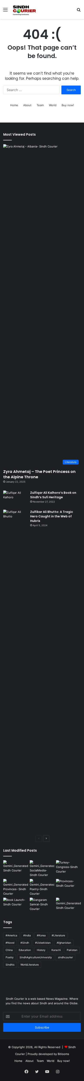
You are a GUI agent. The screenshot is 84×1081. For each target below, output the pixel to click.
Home (14, 105)
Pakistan (72, 950)
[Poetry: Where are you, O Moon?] (15, 867)
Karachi (56, 950)
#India (27, 935)
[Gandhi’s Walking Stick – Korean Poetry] (42, 887)
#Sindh (24, 942)
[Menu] (5, 11)
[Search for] (78, 11)
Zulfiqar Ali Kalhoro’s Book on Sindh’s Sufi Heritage (53, 495)
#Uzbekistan (43, 942)
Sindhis (10, 964)
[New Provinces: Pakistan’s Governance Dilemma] (68, 886)
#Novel (10, 942)
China (9, 950)
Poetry (10, 957)
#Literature (58, 935)
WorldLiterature (29, 964)
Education (25, 950)
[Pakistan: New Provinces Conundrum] (15, 887)
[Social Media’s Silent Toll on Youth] (42, 868)
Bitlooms (63, 1054)
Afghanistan (64, 942)
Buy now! (68, 105)
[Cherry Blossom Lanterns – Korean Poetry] (68, 905)
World (52, 105)
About (27, 105)
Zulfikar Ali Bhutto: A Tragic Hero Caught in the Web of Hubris (51, 516)
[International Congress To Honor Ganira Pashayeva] (68, 867)
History (41, 950)
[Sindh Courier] (24, 9)
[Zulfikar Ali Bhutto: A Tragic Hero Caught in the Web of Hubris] (15, 671)
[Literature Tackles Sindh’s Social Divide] (15, 905)
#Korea (41, 935)
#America (11, 935)
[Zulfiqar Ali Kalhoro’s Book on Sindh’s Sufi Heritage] (15, 499)
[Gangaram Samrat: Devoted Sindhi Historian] (42, 905)
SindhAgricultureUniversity (36, 957)
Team (40, 105)
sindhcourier (65, 957)
